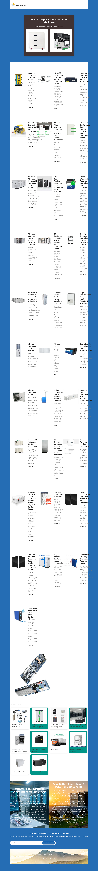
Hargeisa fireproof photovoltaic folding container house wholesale (19, 726)
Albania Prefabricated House (33, 392)
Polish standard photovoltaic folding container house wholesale (19, 749)
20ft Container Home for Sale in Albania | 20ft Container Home (58, 241)
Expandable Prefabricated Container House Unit (33, 443)
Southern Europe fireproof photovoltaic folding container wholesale (58, 726)
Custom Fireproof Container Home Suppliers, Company (58, 298)
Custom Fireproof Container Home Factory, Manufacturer (86, 395)
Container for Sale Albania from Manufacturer (86, 347)
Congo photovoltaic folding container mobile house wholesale (78, 726)
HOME (36, 26)
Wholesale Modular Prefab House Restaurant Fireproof (32, 239)
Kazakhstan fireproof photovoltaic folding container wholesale (37, 726)
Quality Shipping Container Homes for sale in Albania (84, 239)
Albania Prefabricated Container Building (33, 347)
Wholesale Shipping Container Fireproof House (84, 559)
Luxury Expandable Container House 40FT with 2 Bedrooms (85, 497)
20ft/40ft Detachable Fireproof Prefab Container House (59, 78)
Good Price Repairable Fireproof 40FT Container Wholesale (32, 613)
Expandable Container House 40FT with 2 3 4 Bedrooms (85, 77)
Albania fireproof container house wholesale (51, 26)
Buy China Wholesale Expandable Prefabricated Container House (33, 182)
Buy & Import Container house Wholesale (58, 559)
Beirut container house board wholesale (57, 748)
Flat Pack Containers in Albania (58, 494)
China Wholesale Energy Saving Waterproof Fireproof (59, 395)
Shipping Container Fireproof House (32, 76)
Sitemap (66, 855)
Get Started (31, 108)
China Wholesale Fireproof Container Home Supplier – (84, 182)
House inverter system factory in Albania (38, 772)
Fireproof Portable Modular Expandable (85, 443)
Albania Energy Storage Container (18, 772)
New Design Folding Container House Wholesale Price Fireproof (58, 184)
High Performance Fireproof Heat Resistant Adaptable (85, 298)
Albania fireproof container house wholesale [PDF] (24, 699)
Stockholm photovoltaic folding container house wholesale (77, 749)
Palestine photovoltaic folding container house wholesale (38, 749)
